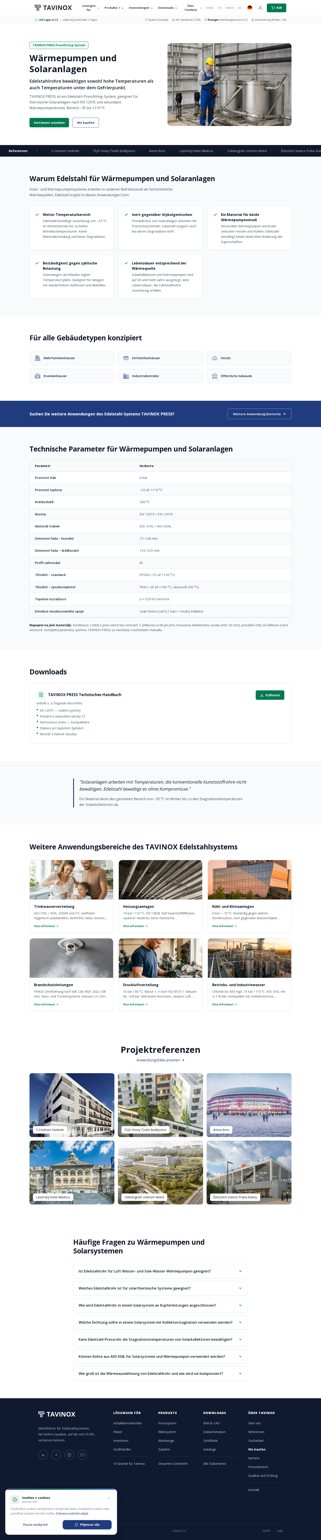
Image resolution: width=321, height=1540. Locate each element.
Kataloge (209, 1449)
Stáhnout (272, 695)
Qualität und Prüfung (263, 1476)
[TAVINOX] (53, 8)
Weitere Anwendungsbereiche (257, 414)
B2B (279, 8)
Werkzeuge (166, 1440)
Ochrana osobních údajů (72, 1513)
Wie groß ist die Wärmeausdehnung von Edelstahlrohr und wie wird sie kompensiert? (151, 1373)
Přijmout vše (90, 1524)
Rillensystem (167, 1432)
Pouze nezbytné (35, 1524)
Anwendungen (139, 8)
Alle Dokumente (214, 1463)
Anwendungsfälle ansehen (158, 1060)
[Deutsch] (250, 8)
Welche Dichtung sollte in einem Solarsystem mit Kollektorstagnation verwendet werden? (156, 1322)
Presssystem (167, 1423)
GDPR (266, 1531)
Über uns (254, 1423)
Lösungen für (89, 8)
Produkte (111, 8)
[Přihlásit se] (260, 8)
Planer (117, 1432)
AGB (280, 1531)
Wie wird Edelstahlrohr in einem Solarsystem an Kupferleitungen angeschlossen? (147, 1305)
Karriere (253, 1458)
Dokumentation (214, 1432)
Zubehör (164, 1449)
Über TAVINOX (190, 8)
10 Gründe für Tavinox (129, 1463)
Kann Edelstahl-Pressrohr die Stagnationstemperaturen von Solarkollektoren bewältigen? (155, 1339)
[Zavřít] (108, 1498)
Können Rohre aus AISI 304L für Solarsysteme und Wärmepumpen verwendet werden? (152, 1356)
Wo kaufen (85, 123)
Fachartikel (256, 1440)
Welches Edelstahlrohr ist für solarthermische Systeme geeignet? (135, 1288)
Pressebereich (258, 1467)
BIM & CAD (211, 1423)
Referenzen (256, 1432)
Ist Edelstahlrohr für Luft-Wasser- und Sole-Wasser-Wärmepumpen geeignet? (145, 1271)
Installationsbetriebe (127, 1423)
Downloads (166, 8)
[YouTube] (82, 1455)
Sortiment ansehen (49, 123)
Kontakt (253, 1490)
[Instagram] (69, 1455)
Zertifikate (210, 1440)
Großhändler (122, 1449)
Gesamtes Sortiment (173, 1463)
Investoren (120, 1440)
